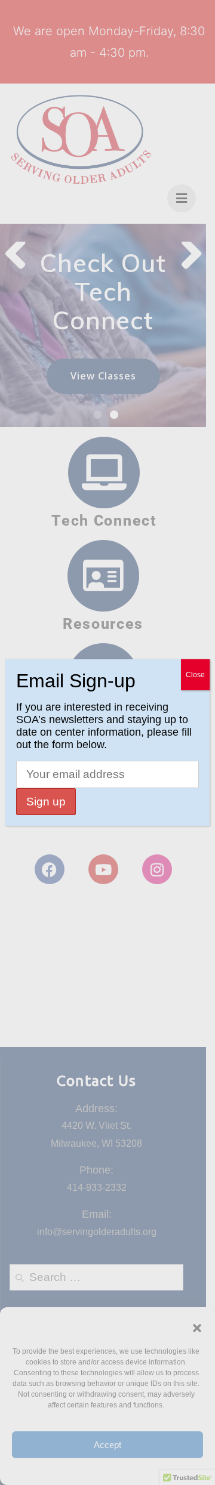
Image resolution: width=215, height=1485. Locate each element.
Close (195, 675)
